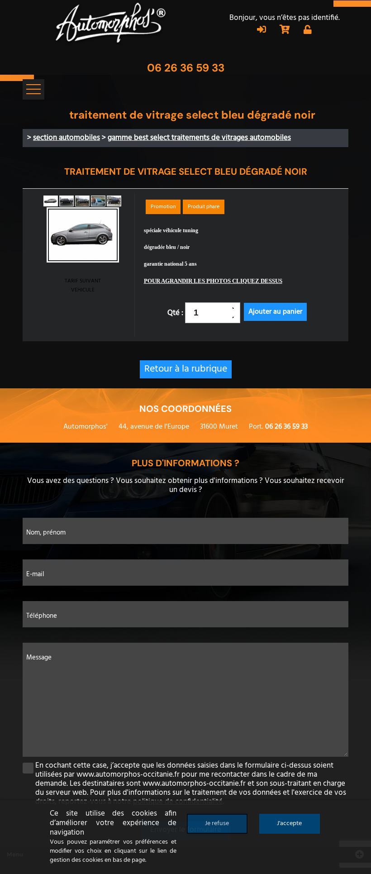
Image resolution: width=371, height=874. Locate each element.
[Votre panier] (285, 30)
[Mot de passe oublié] (308, 30)
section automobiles (66, 138)
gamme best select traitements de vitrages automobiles (199, 138)
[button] (236, 308)
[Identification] (261, 30)
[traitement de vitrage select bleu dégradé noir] (83, 236)
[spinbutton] (209, 313)
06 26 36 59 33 (185, 68)
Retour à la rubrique (185, 369)
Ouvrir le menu (33, 89)
